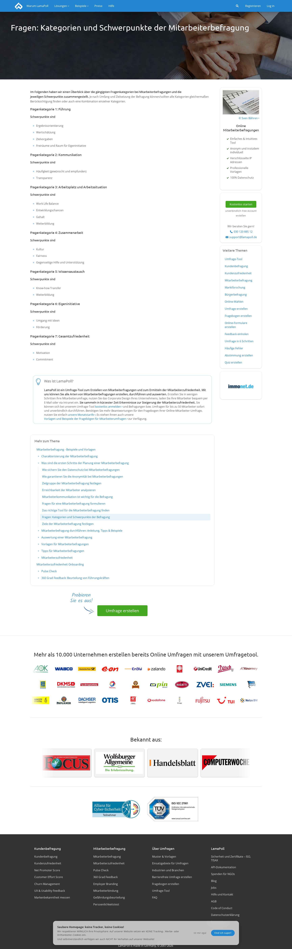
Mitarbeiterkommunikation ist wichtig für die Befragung (77, 497)
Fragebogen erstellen (238, 316)
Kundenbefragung (236, 266)
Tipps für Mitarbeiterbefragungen (62, 551)
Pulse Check (49, 571)
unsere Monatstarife (81, 415)
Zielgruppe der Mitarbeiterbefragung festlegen (71, 483)
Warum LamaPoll (37, 6)
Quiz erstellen (233, 362)
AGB (213, 901)
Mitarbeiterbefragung (238, 280)
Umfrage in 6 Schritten (239, 341)
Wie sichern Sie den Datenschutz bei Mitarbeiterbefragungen (81, 470)
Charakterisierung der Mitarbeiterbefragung (69, 456)
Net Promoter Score (47, 870)
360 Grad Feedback (105, 877)
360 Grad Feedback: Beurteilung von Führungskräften (75, 578)
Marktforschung (235, 287)
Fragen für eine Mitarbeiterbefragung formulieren (73, 503)
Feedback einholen (237, 334)
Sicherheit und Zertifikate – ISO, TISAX (231, 858)
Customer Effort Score (48, 877)
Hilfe (111, 6)
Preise (98, 6)
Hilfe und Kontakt (222, 894)
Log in (270, 6)
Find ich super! (222, 932)
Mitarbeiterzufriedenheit (57, 557)
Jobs (213, 888)
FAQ (154, 897)
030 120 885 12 (243, 232)
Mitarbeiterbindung (105, 891)
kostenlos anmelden (108, 406)
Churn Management (47, 884)
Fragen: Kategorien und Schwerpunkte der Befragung (76, 517)
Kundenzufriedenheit (238, 273)
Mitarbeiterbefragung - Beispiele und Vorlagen (65, 449)
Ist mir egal (200, 932)
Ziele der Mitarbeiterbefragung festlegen (68, 524)
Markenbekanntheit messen (52, 897)
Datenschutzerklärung (225, 915)
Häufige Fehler (234, 348)
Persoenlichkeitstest (106, 904)
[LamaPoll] (18, 6)
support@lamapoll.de (243, 237)
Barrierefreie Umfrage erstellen (172, 877)
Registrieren (253, 6)
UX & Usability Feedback (49, 891)
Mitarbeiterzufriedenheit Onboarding (60, 564)
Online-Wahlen (234, 301)
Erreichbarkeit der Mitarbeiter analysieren (69, 490)
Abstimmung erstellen (239, 355)
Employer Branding (105, 884)
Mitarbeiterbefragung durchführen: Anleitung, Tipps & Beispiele (81, 530)
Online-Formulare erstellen (236, 325)
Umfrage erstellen (122, 610)
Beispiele (80, 6)
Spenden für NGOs (223, 874)
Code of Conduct (221, 908)
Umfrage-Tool (233, 259)
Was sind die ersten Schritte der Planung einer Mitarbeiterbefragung (85, 463)
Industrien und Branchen (168, 870)
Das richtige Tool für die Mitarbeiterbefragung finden (76, 510)
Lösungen (60, 6)
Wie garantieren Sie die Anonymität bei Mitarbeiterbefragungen (82, 476)
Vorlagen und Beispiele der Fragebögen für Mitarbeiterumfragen (85, 419)
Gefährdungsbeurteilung (109, 897)
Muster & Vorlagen (164, 856)
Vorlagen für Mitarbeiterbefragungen (65, 544)
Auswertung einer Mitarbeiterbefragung (66, 537)
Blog (214, 881)
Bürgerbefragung (236, 294)
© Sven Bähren (248, 118)
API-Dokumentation (223, 867)
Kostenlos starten (241, 204)
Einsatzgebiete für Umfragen (170, 863)
